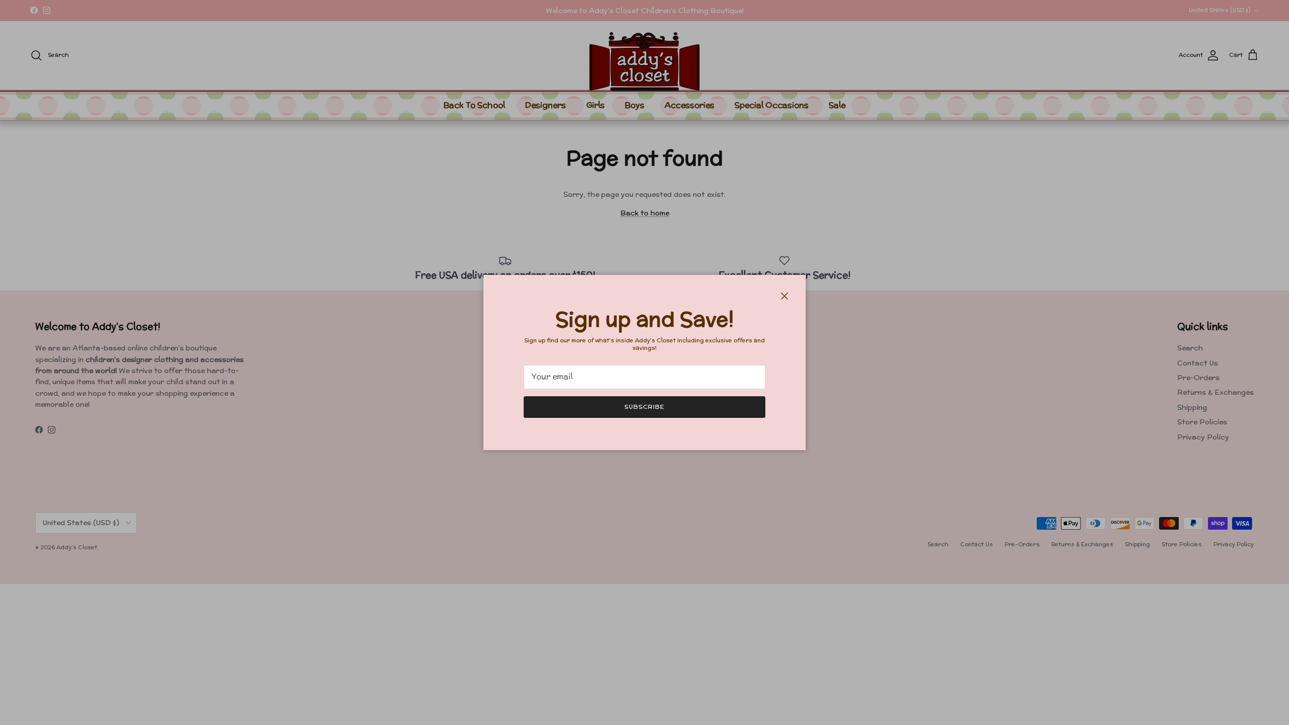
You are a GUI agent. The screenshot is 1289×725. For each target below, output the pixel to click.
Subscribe (644, 406)
